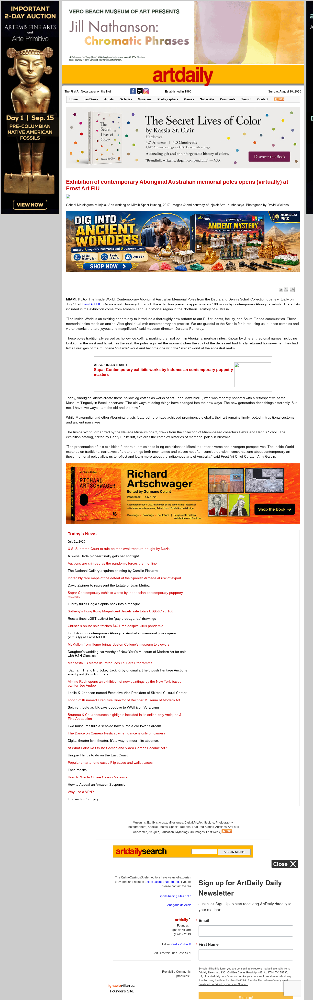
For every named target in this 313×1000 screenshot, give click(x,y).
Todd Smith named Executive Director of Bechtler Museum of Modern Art (124, 700)
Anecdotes (140, 832)
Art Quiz (153, 832)
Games (189, 99)
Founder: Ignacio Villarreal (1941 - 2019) (183, 930)
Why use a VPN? (81, 792)
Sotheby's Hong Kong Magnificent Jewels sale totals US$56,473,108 (120, 611)
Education (167, 832)
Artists (109, 99)
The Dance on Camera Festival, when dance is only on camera (116, 733)
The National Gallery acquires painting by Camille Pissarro (113, 571)
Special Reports (179, 827)
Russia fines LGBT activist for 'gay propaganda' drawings (112, 618)
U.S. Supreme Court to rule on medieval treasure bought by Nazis (118, 549)
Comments (227, 99)
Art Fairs (233, 827)
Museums (145, 99)
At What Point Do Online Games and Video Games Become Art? (117, 748)
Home (73, 99)
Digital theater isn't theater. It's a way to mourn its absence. (113, 740)
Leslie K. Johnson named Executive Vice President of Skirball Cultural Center (127, 693)
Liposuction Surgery (83, 799)
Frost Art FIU (91, 304)
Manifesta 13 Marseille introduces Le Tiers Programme (110, 663)
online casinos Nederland (162, 882)
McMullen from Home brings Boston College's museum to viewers (118, 644)
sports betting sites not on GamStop (182, 896)
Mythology (182, 832)
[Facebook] (133, 93)
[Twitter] (140, 93)
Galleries (126, 99)
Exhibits (152, 822)
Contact (262, 99)
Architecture (206, 822)
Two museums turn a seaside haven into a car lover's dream (114, 726)
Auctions (221, 827)
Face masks (77, 770)
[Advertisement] (243, 565)
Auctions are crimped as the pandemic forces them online (112, 563)
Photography (224, 822)
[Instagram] (146, 93)
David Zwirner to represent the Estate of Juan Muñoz (109, 585)
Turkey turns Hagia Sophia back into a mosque (104, 604)
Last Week (91, 99)
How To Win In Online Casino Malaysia (97, 777)
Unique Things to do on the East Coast (98, 755)
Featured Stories (203, 827)
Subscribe (207, 99)
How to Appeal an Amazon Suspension (97, 784)
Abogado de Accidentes (183, 905)
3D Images (197, 832)
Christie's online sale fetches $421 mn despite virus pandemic (115, 626)
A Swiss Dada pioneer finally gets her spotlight (103, 556)
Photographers (167, 99)
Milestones (175, 822)
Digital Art (190, 822)
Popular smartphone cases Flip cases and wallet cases (110, 762)
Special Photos (158, 827)
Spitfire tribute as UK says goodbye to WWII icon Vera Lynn (113, 707)
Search (246, 99)
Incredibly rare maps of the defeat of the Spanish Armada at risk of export (124, 578)
